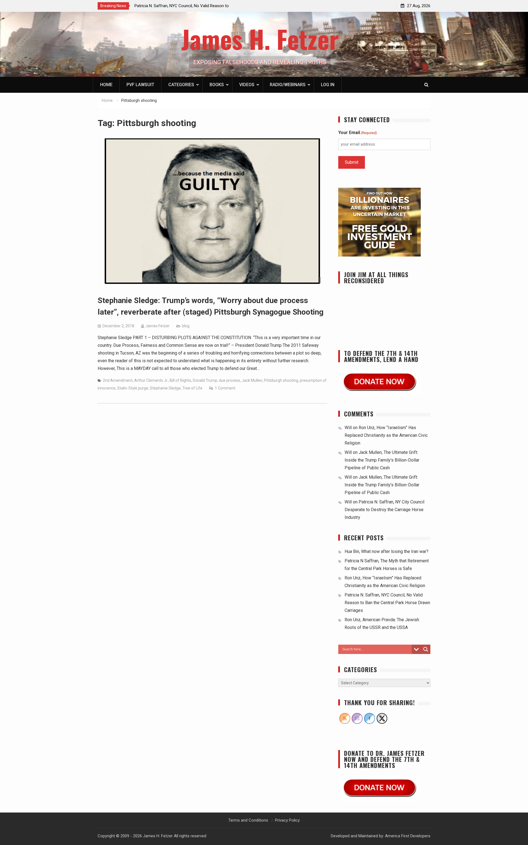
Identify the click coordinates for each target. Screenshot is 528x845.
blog (185, 326)
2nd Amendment (118, 380)
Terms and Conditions (248, 820)
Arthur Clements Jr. (151, 380)
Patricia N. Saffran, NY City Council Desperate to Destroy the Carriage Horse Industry (384, 509)
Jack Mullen (252, 380)
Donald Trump (205, 380)
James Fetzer (157, 326)
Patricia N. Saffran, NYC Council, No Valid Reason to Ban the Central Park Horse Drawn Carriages (387, 602)
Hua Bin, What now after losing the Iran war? (386, 551)
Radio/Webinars (288, 84)
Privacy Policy (287, 820)
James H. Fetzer (260, 38)
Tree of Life (192, 388)
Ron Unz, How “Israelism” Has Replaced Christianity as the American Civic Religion (386, 435)
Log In (327, 84)
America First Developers (407, 835)
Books (217, 84)
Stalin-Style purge (132, 388)
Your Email (357, 132)
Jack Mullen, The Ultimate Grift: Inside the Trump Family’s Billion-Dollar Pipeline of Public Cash (382, 460)
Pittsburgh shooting (281, 380)
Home (106, 84)
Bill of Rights (180, 380)
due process (229, 380)
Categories (181, 84)
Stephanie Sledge (165, 388)
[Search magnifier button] (425, 649)
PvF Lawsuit (140, 84)
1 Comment (225, 388)
